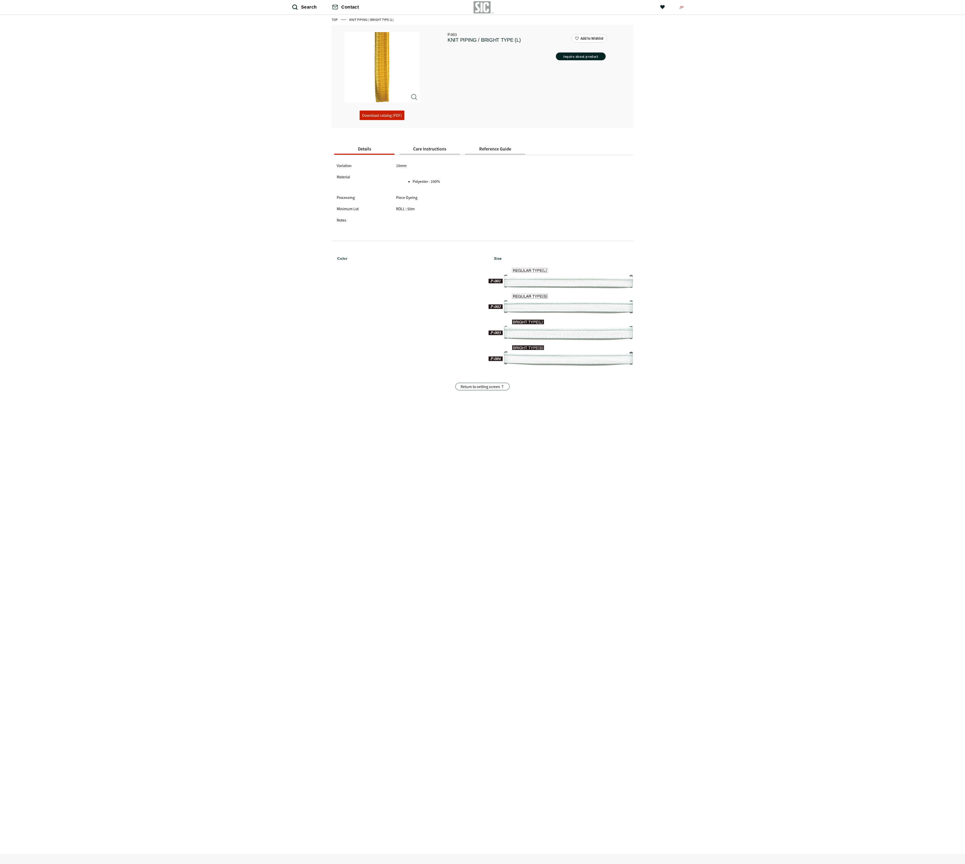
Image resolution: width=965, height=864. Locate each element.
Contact (350, 7)
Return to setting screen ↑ (482, 386)
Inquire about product (580, 56)
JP (681, 7)
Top (335, 19)
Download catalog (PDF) (382, 115)
